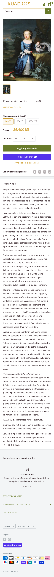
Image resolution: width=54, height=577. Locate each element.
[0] (49, 4)
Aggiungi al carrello (27, 148)
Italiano (7, 526)
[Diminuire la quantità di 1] (16, 138)
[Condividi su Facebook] (34, 172)
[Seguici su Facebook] (4, 539)
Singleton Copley (12, 107)
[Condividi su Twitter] (44, 172)
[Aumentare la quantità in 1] (33, 138)
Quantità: (7, 138)
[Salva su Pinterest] (39, 172)
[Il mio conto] (44, 4)
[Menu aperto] (4, 4)
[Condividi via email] (49, 172)
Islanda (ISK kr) (24, 526)
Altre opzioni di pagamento (27, 163)
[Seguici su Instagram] (9, 539)
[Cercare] (48, 11)
